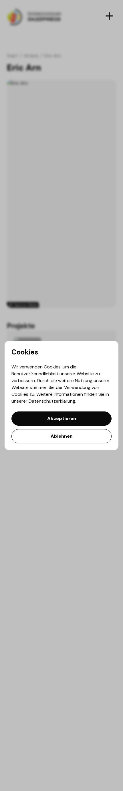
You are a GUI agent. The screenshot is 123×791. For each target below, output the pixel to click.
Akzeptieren (61, 418)
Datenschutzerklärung (52, 401)
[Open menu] (109, 16)
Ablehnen (62, 436)
